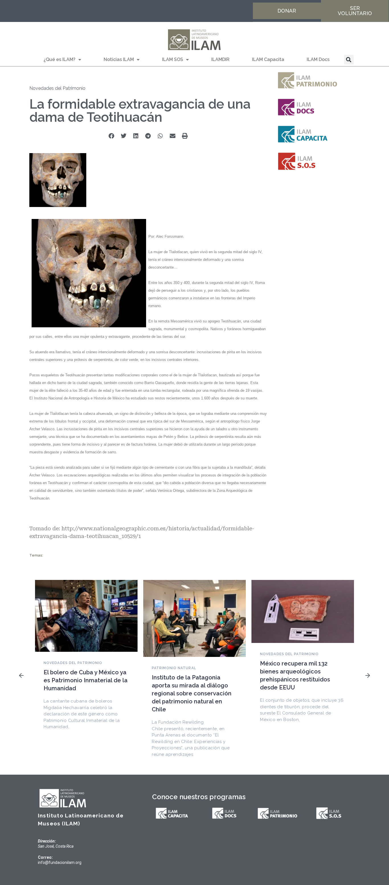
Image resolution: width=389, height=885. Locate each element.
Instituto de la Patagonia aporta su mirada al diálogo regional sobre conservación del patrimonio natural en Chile (192, 693)
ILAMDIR (220, 59)
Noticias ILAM (119, 59)
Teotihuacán (231, 321)
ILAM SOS (172, 59)
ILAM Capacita (268, 59)
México (118, 398)
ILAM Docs (318, 59)
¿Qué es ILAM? (59, 59)
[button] (349, 59)
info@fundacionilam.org (59, 862)
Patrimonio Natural (174, 668)
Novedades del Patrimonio (57, 88)
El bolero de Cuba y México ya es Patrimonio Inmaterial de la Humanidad (86, 680)
